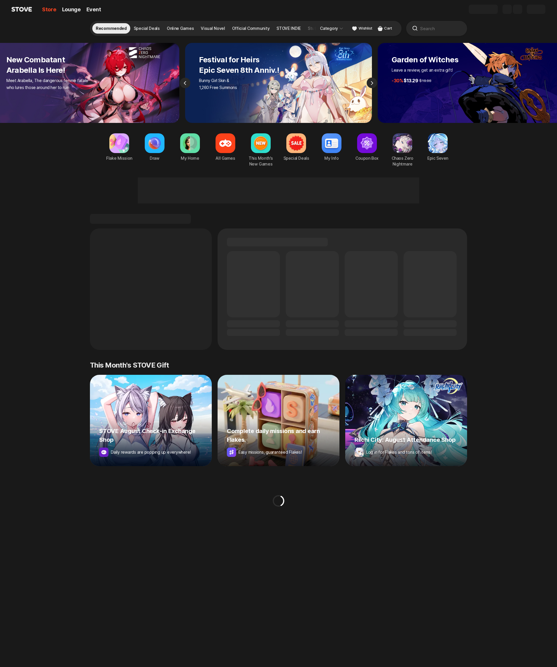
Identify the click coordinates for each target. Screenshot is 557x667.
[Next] (372, 83)
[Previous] (185, 83)
